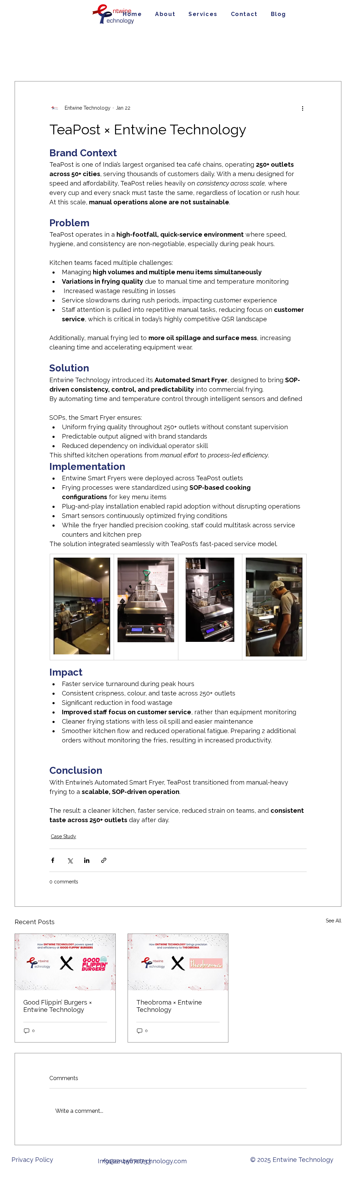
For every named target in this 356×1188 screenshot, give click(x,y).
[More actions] (302, 108)
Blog (92, 60)
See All (333, 920)
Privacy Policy (33, 1159)
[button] (203, 14)
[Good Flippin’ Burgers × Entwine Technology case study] (65, 962)
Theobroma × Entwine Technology (169, 1006)
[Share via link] (103, 860)
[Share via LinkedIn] (86, 860)
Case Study (60, 60)
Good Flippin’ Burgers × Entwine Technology (57, 1006)
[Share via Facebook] (52, 860)
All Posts (24, 60)
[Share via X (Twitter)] (69, 860)
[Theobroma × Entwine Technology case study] (178, 962)
